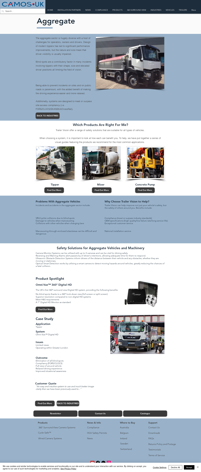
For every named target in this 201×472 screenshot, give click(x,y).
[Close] (197, 467)
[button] (94, 423)
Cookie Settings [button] (159, 467)
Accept (189, 467)
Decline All (175, 467)
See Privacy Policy (68, 468)
